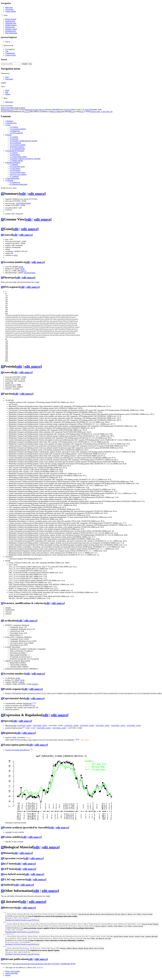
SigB (14, 737)
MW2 (60, 112)
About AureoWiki (11, 973)
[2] (35, 703)
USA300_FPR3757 (38, 110)
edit (23, 194)
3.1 (10, 934)
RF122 (72, 112)
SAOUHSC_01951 (102, 725)
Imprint (7, 975)
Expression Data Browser (17, 750)
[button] (2, 15)
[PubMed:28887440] (12, 932)
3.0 (7, 934)
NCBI (21, 267)
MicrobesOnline (29, 273)
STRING (35, 684)
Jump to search (20, 108)
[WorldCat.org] (25, 920)
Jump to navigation (7, 108)
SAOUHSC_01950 (87, 725)
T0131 (81, 112)
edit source (36, 194)
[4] (76, 739)
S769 (27, 728)
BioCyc (23, 271)
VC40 (110, 112)
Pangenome (5, 110)
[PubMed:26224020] (12, 920)
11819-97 (68, 110)
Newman (28, 110)
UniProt (21, 682)
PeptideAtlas (27, 703)
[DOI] (33, 920)
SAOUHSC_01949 (71, 725)
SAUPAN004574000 (23, 203)
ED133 (88, 110)
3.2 (12, 934)
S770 (33, 728)
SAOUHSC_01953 (134, 725)
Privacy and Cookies (12, 971)
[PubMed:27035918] (12, 944)
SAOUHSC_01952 (118, 725)
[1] (33, 703)
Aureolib (8, 832)
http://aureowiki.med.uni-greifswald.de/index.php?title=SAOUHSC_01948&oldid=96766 (44, 964)
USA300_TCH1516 (101, 112)
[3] (23, 727)
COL (11, 110)
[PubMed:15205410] (12, 954)
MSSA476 (54, 112)
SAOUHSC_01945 (24, 725)
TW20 (91, 112)
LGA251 (27, 112)
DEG (16, 255)
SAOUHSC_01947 (40, 725)
